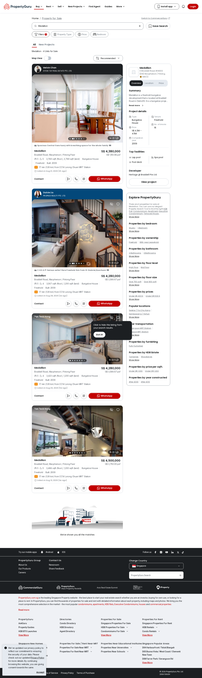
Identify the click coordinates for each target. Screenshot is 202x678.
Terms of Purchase (85, 673)
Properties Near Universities (115, 647)
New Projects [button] (75, 6)
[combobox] (88, 26)
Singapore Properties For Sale (116, 623)
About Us (22, 565)
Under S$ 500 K (153, 296)
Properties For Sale (111, 619)
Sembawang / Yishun (139, 314)
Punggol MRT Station (138, 332)
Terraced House (151, 213)
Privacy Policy (37, 657)
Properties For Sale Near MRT (74, 647)
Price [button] (161, 83)
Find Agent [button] (94, 6)
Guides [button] (108, 6)
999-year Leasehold (149, 242)
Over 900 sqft (150, 282)
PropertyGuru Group (29, 560)
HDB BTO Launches (27, 631)
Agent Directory (67, 631)
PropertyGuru (25, 619)
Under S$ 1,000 (136, 371)
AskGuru (22, 623)
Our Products (24, 568)
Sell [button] (60, 6)
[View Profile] (53, 69)
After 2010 (145, 382)
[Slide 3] (75, 138)
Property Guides (26, 627)
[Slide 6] (83, 138)
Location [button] (149, 83)
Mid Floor (145, 267)
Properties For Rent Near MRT (74, 651)
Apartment (153, 211)
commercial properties (160, 604)
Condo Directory (68, 623)
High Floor (133, 267)
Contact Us (55, 560)
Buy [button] (38, 6)
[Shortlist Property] (118, 79)
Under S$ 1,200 (152, 371)
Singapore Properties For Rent (157, 623)
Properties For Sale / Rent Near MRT (79, 643)
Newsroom (54, 565)
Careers (22, 572)
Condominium (140, 211)
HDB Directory (66, 627)
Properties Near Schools (113, 651)
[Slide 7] (84, 360)
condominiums (85, 604)
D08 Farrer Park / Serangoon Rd (157, 659)
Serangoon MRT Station (140, 328)
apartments (98, 604)
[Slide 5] (81, 138)
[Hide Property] (111, 79)
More (119, 6)
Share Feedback (56, 568)
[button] (34, 44)
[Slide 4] (79, 138)
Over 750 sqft (135, 282)
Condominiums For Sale (113, 631)
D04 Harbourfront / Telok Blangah (158, 647)
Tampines (134, 357)
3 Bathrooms (150, 253)
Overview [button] (136, 83)
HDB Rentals (148, 627)
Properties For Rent (152, 619)
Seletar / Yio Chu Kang (139, 310)
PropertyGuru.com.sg (28, 598)
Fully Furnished (136, 346)
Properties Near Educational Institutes (121, 643)
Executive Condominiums (126, 604)
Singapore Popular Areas (155, 643)
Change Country (138, 560)
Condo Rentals (149, 631)
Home (35, 18)
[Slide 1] (70, 263)
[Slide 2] (72, 138)
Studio (132, 228)
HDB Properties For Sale (113, 627)
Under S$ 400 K (136, 296)
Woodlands (146, 357)
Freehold (133, 242)
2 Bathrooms (135, 253)
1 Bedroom (143, 228)
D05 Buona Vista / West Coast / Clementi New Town (161, 653)
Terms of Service (50, 673)
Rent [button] (48, 6)
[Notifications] (183, 6)
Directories (65, 619)
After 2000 (133, 382)
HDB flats (109, 604)
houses (142, 604)
